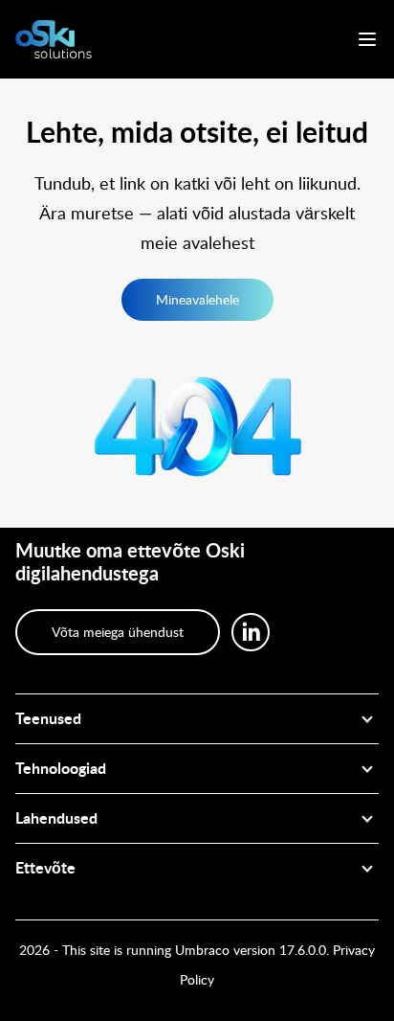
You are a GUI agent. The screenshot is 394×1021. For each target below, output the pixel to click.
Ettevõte (45, 868)
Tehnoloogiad (60, 769)
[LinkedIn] (250, 632)
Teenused (48, 719)
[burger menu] (367, 39)
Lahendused (56, 819)
